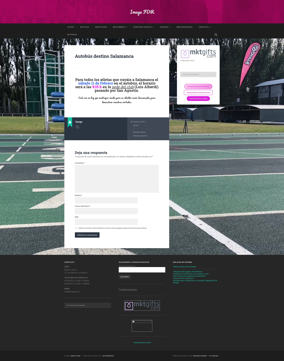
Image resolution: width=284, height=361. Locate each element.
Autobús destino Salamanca (104, 56)
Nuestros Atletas (142, 27)
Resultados (101, 27)
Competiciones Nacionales (198, 86)
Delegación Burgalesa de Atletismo (187, 271)
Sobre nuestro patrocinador (184, 266)
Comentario (80, 163)
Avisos (70, 27)
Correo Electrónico (127, 266)
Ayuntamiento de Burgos (183, 278)
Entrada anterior (139, 132)
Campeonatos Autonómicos (198, 92)
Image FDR (142, 12)
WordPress (108, 356)
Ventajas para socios (142, 342)
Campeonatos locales (198, 98)
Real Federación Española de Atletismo (189, 276)
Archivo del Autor (77, 127)
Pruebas (164, 27)
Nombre (78, 195)
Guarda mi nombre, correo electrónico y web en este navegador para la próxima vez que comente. (112, 228)
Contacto (203, 27)
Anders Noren (200, 356)
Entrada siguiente (140, 136)
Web (76, 217)
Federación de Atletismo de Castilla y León (191, 274)
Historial (72, 35)
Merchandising (184, 27)
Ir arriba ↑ (214, 356)
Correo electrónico (82, 206)
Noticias (84, 27)
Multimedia (119, 27)
